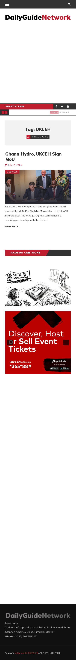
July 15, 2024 (15, 165)
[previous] (10, 342)
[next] (66, 342)
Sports (18, 112)
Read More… (12, 226)
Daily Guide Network (26, 652)
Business (12, 171)
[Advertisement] (38, 64)
